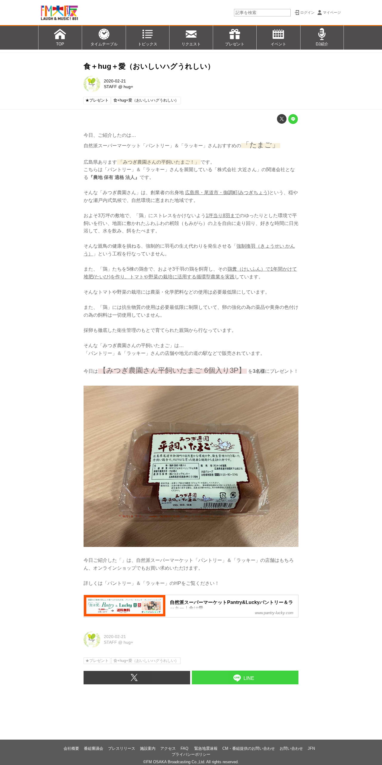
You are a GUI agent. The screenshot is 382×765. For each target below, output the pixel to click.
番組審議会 (93, 748)
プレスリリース (121, 748)
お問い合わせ (291, 748)
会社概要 (71, 748)
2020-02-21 (115, 81)
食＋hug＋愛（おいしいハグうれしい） (149, 66)
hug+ (128, 86)
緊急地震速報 (206, 748)
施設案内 (147, 748)
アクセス (168, 748)
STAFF (110, 86)
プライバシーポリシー (191, 754)
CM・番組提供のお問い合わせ (248, 748)
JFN (311, 748)
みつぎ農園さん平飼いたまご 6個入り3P (172, 370)
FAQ (185, 748)
